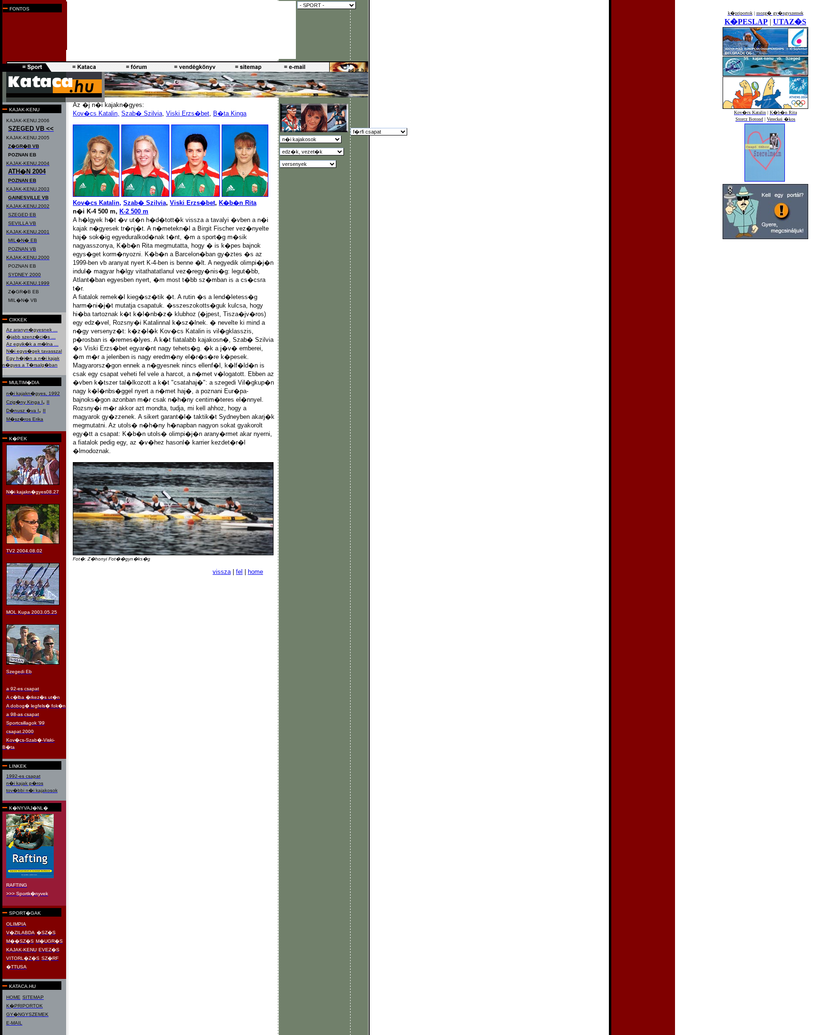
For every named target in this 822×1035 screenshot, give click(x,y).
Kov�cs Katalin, (96, 113)
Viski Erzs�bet (187, 113)
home (255, 571)
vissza (222, 571)
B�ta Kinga (229, 113)
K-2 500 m (133, 211)
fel (239, 571)
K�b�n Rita (237, 202)
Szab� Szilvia (141, 113)
